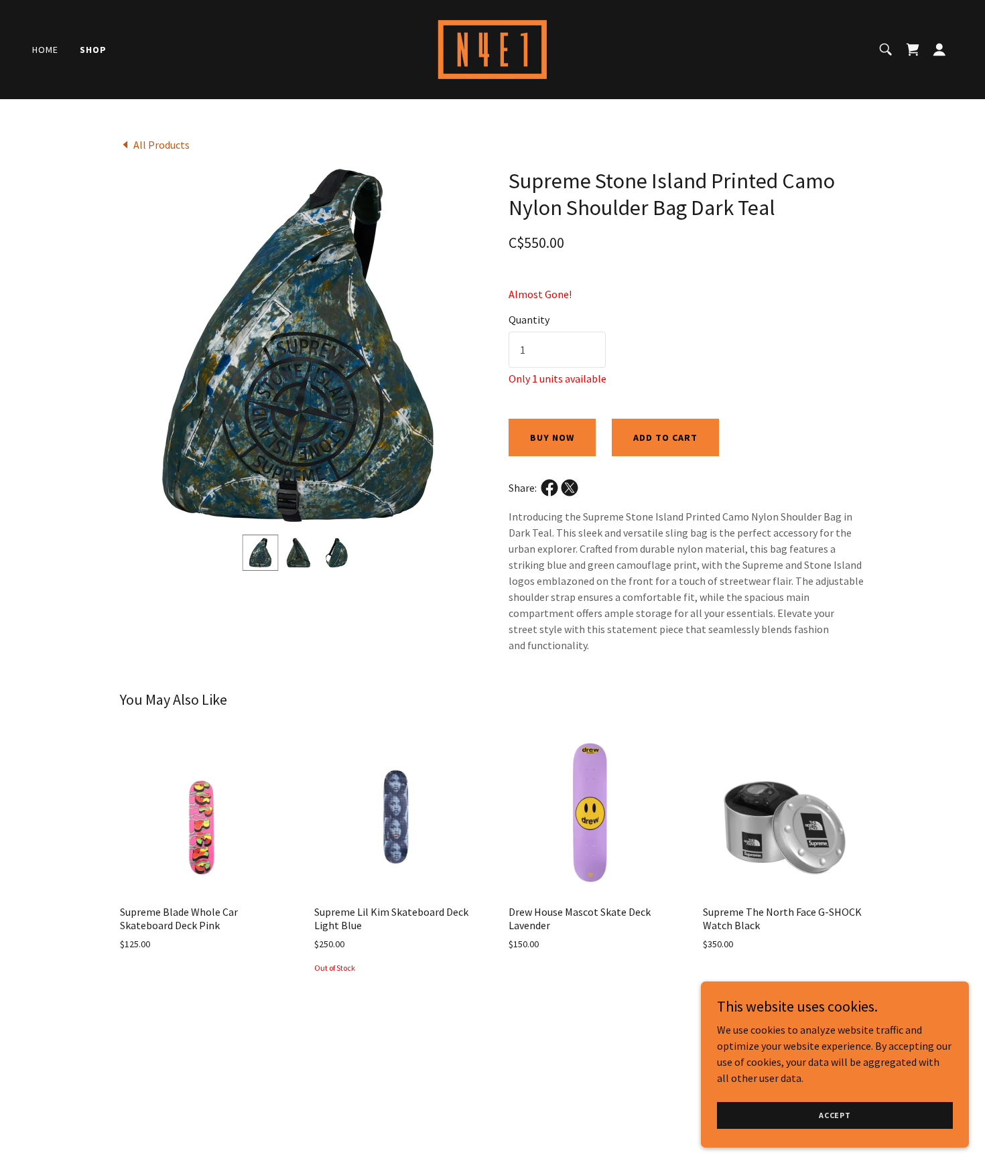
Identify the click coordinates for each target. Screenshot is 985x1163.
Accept (835, 1115)
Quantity (529, 319)
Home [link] (45, 50)
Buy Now (552, 437)
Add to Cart (665, 437)
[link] (492, 48)
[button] (912, 49)
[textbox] (557, 350)
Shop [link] (93, 50)
